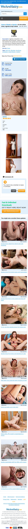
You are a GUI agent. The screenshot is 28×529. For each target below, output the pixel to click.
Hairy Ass (7, 50)
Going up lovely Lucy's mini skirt (9, 407)
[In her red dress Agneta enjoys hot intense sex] (14, 314)
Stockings (18, 50)
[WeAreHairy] (14, 509)
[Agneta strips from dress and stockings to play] (14, 341)
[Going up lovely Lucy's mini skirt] (14, 394)
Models (8, 24)
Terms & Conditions (20, 496)
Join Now (21, 191)
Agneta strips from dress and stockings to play (13, 353)
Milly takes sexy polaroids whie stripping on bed (14, 380)
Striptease (5, 52)
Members (20, 499)
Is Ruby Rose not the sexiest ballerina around (13, 489)
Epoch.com (9, 521)
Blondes (13, 50)
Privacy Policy (6, 499)
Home (3, 24)
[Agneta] (14, 96)
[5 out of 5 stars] (21, 56)
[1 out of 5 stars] (14, 56)
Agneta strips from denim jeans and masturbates (14, 272)
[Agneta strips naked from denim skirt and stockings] (14, 231)
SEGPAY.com (6, 523)
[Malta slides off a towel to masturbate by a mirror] (14, 421)
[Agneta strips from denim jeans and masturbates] (14, 259)
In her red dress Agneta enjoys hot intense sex (13, 327)
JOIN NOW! (23, 18)
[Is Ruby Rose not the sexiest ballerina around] (14, 476)
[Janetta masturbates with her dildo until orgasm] (14, 449)
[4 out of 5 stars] (19, 56)
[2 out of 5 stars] (16, 56)
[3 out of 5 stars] (17, 56)
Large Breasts (11, 52)
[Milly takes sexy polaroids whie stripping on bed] (14, 367)
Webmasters (13, 499)
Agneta (14, 24)
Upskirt (18, 52)
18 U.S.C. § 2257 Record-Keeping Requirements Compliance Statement (14, 504)
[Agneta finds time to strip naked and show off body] (14, 286)
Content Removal (14, 525)
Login (13, 191)
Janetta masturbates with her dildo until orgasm (13, 462)
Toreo (8, 48)
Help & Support (10, 496)
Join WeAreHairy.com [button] (11, 211)
